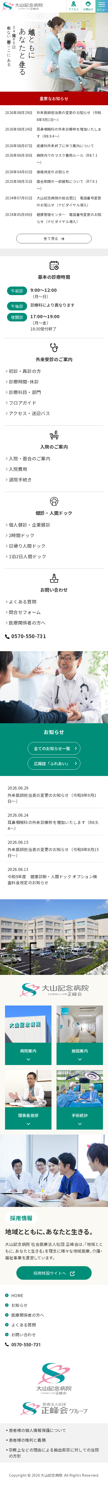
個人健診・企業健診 (29, 524)
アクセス (74, 9)
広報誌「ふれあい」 (52, 763)
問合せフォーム (25, 612)
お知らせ (19, 1305)
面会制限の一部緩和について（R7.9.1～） (67, 185)
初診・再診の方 (25, 371)
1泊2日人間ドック (27, 556)
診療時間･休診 (24, 381)
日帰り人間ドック (27, 545)
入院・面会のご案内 (29, 458)
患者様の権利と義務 (27, 1440)
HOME (17, 1295)
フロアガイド (22, 402)
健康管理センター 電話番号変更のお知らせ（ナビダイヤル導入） (69, 218)
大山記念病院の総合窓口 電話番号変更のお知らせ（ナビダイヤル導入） (69, 201)
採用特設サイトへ (49, 1273)
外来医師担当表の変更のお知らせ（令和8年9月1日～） (69, 116)
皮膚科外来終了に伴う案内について (65, 145)
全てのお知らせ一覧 (52, 748)
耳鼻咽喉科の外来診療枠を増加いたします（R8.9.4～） (69, 133)
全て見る (51, 238)
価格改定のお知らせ (53, 171)
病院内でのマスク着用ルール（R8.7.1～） (67, 159)
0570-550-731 (28, 636)
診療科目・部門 (25, 392)
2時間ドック (21, 535)
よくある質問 (22, 601)
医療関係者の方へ (27, 622)
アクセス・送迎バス (29, 413)
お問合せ (88, 9)
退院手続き (20, 479)
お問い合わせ (23, 1334)
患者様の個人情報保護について (37, 1430)
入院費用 (18, 469)
